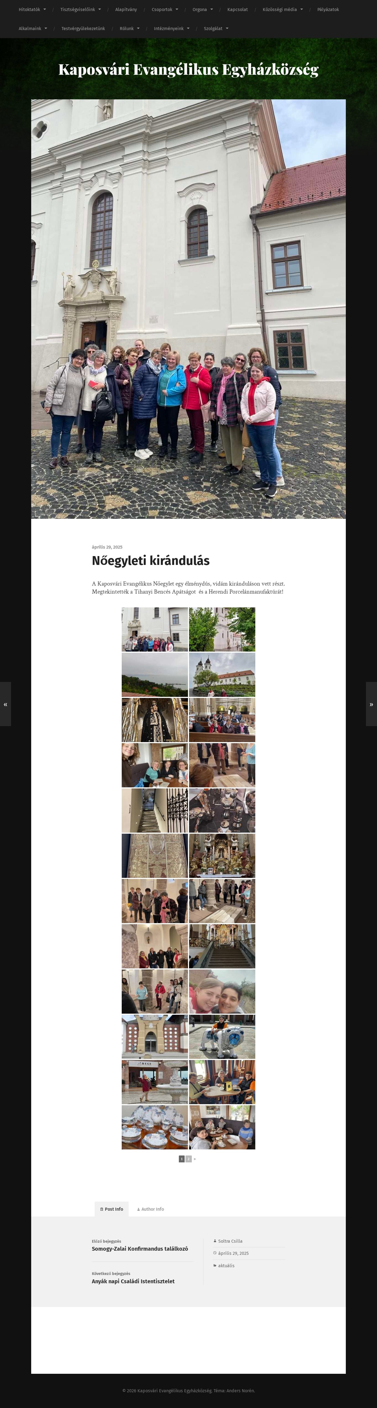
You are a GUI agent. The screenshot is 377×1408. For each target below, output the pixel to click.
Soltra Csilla (230, 1241)
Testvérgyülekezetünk (83, 28)
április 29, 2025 (233, 1253)
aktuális (226, 1265)
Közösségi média (280, 9)
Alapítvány (126, 9)
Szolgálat (213, 28)
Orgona (200, 9)
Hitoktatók (29, 9)
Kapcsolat (237, 9)
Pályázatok (328, 9)
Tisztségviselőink (77, 9)
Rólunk (127, 28)
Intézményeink (169, 28)
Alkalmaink (30, 28)
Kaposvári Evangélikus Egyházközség (188, 69)
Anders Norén (240, 1390)
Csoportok (162, 9)
